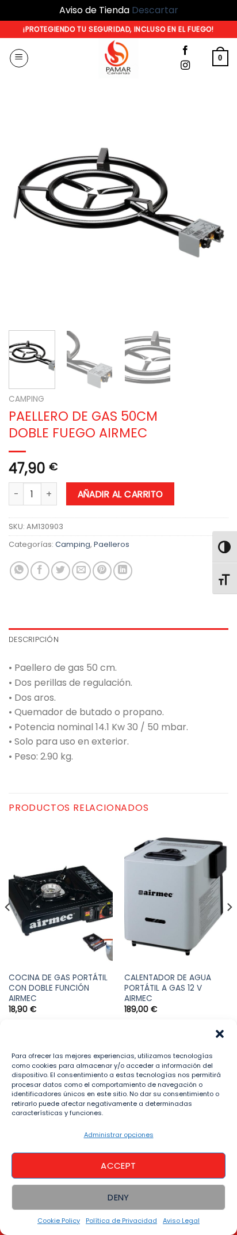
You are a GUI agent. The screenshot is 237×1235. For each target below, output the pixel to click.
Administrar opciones (119, 1134)
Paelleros (111, 544)
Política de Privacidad (121, 1220)
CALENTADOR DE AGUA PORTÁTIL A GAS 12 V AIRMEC (167, 988)
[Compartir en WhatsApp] (19, 570)
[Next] (209, 211)
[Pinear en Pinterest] (102, 570)
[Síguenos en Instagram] (185, 66)
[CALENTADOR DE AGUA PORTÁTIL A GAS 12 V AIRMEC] (176, 896)
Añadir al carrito (120, 494)
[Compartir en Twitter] (60, 570)
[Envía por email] (81, 570)
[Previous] (27, 211)
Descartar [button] (155, 10)
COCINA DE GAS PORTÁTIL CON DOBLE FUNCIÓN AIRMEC (58, 988)
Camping (26, 399)
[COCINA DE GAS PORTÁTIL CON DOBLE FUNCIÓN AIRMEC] (61, 896)
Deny (118, 1197)
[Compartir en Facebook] (39, 570)
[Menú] (19, 58)
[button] (219, 1034)
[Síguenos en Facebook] (185, 51)
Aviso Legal (181, 1220)
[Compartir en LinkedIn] (122, 570)
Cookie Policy (58, 1220)
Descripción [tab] (34, 639)
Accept (118, 1166)
